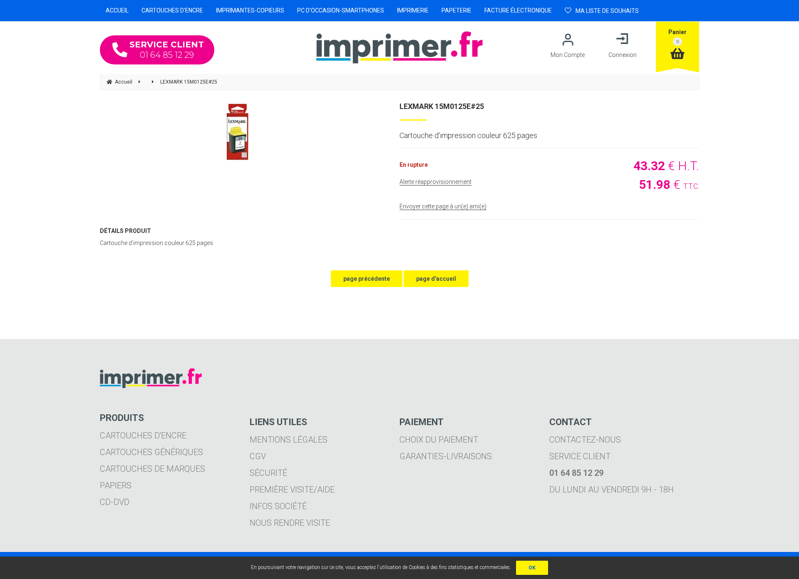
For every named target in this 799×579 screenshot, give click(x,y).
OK (532, 568)
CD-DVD (114, 502)
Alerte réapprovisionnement (435, 181)
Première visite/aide (292, 490)
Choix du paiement (439, 440)
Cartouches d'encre (143, 435)
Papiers (116, 485)
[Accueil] (399, 47)
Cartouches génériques (151, 452)
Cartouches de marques (152, 469)
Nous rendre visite (290, 523)
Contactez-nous (585, 440)
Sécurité (268, 473)
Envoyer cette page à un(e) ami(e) (443, 206)
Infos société (278, 506)
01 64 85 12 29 (166, 50)
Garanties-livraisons (446, 456)
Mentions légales (289, 440)
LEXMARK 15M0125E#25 (442, 106)
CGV (258, 456)
